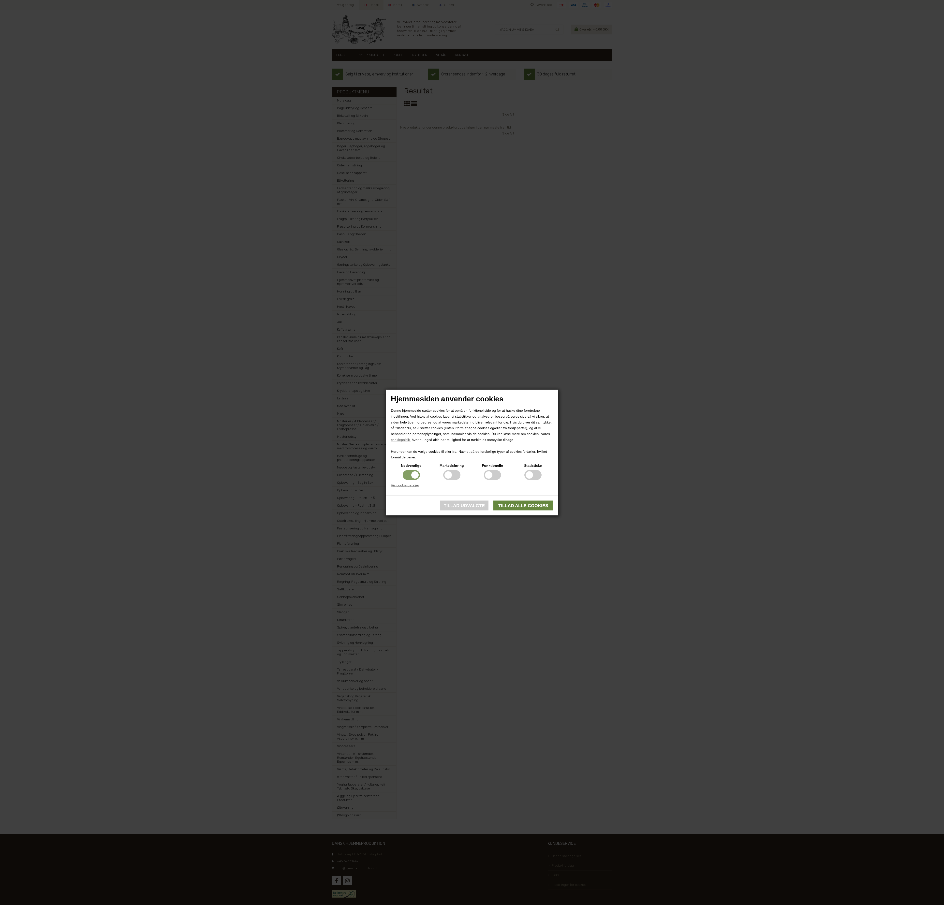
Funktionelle (492, 465)
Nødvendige (411, 465)
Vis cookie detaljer (405, 485)
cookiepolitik (400, 440)
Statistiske (533, 465)
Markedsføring (452, 465)
